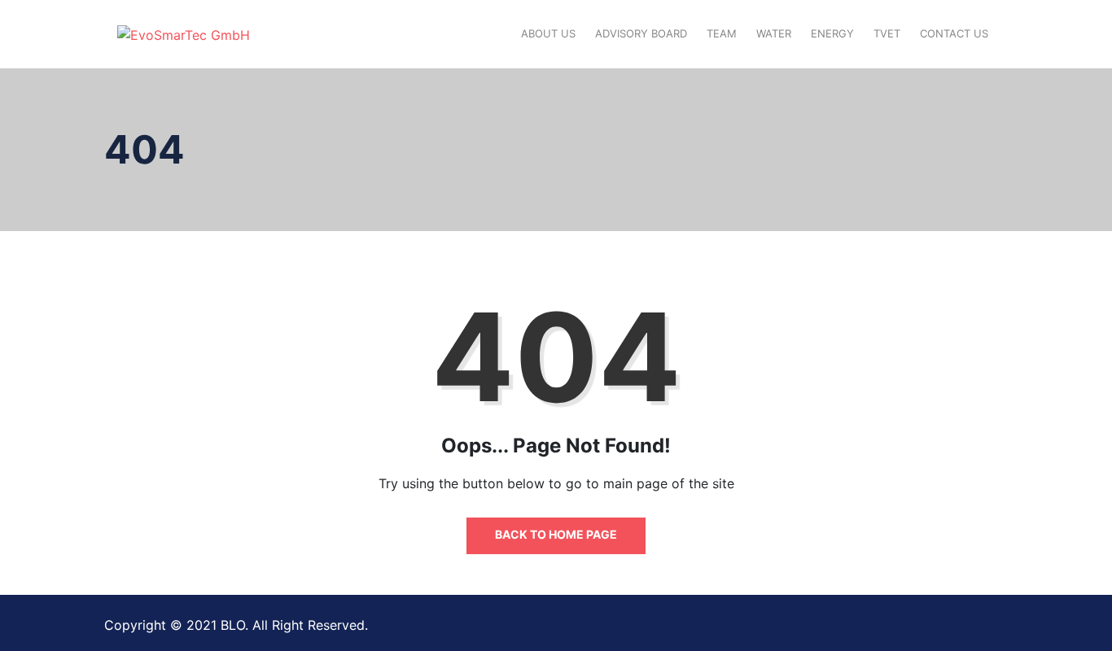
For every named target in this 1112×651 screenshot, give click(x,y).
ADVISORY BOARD (641, 33)
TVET (886, 33)
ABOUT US (548, 33)
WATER (773, 33)
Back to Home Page (556, 534)
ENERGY (832, 33)
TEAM (722, 33)
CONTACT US (954, 33)
